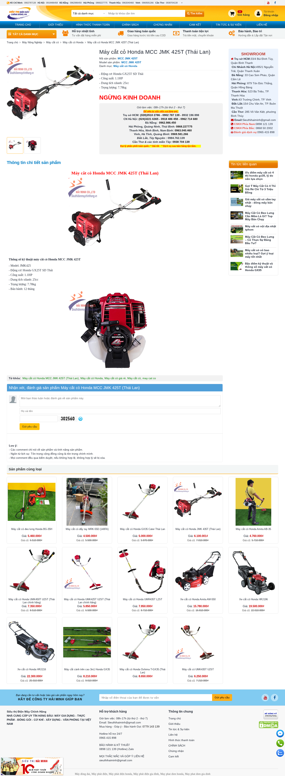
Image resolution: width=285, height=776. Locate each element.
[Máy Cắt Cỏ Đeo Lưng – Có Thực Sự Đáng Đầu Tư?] (237, 239)
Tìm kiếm (196, 13)
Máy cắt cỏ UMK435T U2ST (198, 669)
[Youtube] (268, 2)
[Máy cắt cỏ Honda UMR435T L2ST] (142, 572)
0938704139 (172, 3)
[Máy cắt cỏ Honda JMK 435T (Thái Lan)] (198, 502)
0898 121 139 (264, 124)
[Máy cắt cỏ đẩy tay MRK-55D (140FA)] (87, 502)
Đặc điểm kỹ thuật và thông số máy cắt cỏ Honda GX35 (259, 267)
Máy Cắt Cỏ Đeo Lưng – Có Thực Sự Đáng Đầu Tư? (259, 240)
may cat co (149, 378)
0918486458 (52, 3)
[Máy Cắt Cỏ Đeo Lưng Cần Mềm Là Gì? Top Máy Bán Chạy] (237, 215)
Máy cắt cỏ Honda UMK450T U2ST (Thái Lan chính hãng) (32, 601)
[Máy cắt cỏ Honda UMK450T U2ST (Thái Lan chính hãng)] (31, 572)
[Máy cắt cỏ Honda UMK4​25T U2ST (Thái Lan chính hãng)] (87, 572)
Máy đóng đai (82, 774)
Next (88, 92)
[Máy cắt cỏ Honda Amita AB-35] (253, 502)
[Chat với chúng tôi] (280, 753)
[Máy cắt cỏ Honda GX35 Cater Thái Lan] (142, 502)
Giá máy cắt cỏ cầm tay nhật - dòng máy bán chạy (260, 202)
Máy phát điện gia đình (146, 774)
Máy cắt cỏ (134, 378)
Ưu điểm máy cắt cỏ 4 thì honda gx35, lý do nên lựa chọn (259, 176)
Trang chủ (23, 24)
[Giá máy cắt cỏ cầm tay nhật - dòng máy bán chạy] (237, 202)
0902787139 (30, 3)
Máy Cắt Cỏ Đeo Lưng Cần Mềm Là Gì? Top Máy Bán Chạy (259, 216)
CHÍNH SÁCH (130, 24)
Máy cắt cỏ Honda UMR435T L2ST (142, 599)
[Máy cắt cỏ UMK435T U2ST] (198, 642)
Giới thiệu (55, 24)
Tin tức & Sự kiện (228, 24)
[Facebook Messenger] (280, 733)
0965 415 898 (266, 132)
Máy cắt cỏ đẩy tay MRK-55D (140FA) (87, 529)
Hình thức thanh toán (93, 24)
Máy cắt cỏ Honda (91, 378)
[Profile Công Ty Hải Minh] (32, 766)
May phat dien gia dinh (197, 774)
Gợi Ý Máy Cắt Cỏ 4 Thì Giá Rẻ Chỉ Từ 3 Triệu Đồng (260, 189)
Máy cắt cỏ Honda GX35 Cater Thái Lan (142, 529)
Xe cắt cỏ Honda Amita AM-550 (198, 599)
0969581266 (148, 3)
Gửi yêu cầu (222, 697)
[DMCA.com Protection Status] (268, 724)
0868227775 (101, 3)
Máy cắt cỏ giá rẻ (115, 378)
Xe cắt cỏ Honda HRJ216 (31, 669)
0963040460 (128, 3)
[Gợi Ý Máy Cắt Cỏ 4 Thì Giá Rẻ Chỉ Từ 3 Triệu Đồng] (237, 188)
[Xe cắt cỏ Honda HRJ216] (31, 642)
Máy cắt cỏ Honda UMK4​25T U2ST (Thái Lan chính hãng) (87, 601)
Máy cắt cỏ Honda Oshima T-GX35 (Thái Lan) (142, 671)
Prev (12, 92)
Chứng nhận (163, 24)
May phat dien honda (171, 774)
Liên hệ (262, 24)
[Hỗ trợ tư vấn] (280, 743)
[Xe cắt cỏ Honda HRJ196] (253, 572)
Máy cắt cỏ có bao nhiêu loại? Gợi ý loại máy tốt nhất (259, 253)
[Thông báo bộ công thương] (270, 714)
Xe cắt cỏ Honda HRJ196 (253, 599)
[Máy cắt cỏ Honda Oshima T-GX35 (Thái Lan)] (142, 642)
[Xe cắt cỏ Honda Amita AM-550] (198, 572)
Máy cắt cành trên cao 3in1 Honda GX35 (87, 669)
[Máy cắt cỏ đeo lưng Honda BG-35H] (31, 502)
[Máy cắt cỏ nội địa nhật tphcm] (237, 229)
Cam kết (195, 24)
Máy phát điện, (100, 774)
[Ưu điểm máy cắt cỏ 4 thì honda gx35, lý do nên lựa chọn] (237, 175)
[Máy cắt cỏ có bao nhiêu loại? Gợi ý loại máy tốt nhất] (237, 253)
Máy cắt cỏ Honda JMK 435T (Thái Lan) (197, 529)
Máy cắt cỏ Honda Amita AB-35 (253, 529)
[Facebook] (275, 2)
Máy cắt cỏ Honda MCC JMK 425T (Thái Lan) (50, 378)
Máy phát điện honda (120, 774)
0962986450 (76, 3)
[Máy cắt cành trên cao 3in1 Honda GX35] (87, 642)
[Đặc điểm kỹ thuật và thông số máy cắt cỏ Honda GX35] (237, 266)
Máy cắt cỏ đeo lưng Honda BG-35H (31, 529)
